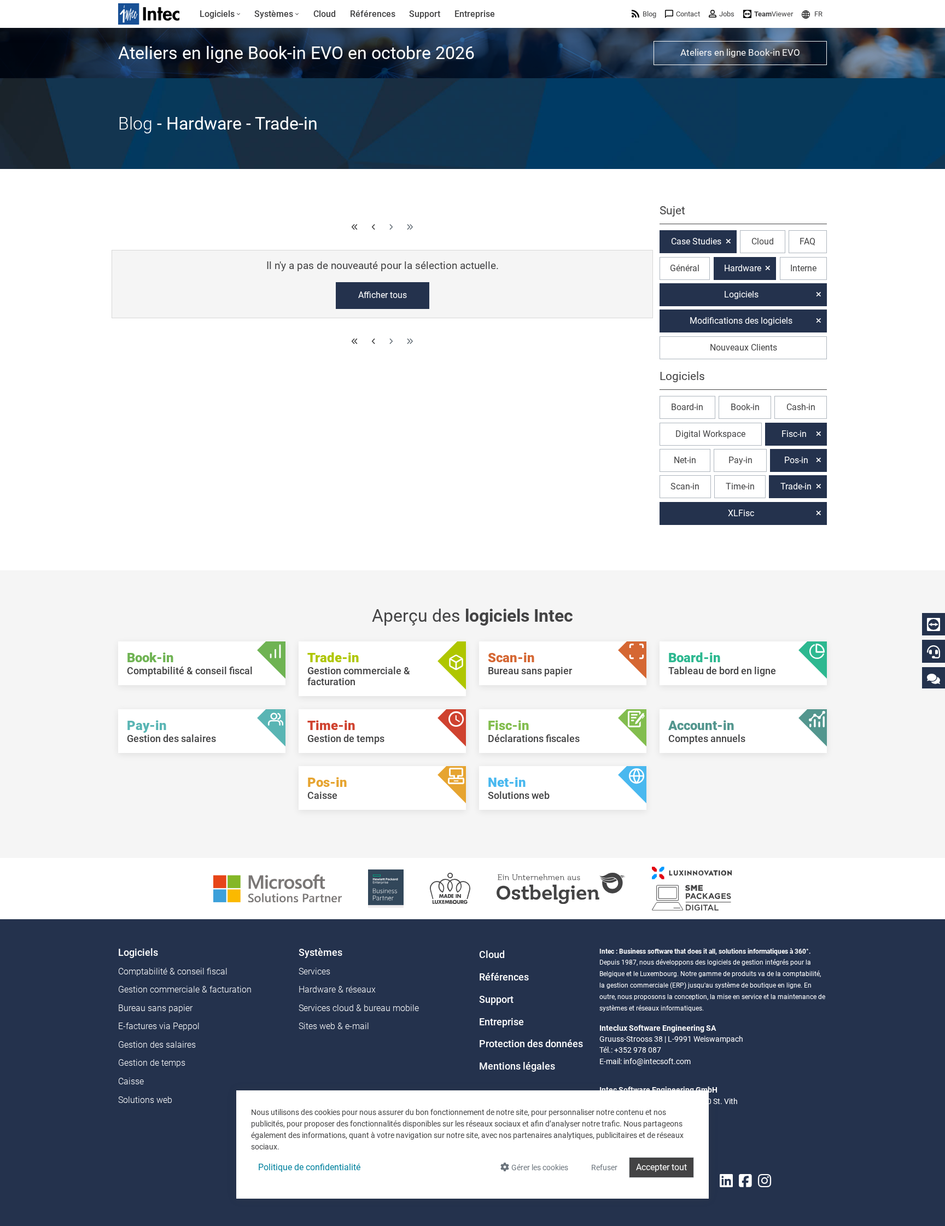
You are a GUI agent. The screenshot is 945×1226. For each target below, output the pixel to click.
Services (314, 971)
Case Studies (696, 241)
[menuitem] (220, 14)
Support (496, 999)
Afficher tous (382, 295)
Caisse (131, 1081)
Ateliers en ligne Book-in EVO (740, 52)
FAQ (807, 241)
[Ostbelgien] (561, 888)
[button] (812, 14)
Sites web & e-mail (334, 1026)
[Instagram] (764, 1181)
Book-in (745, 407)
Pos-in (796, 460)
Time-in (740, 486)
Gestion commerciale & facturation (185, 989)
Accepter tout (661, 1167)
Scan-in (684, 486)
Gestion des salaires (157, 1045)
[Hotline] (933, 651)
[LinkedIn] (726, 1181)
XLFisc (741, 513)
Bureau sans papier (155, 1008)
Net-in (685, 460)
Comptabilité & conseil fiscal (173, 971)
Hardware (742, 268)
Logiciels (741, 294)
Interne (803, 268)
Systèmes (320, 952)
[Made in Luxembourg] (450, 888)
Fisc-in (794, 434)
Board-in (687, 407)
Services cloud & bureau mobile (359, 1008)
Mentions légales (517, 1066)
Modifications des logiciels (741, 321)
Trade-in (796, 486)
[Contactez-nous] (933, 678)
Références (504, 977)
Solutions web (145, 1100)
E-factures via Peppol (159, 1026)
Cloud (762, 241)
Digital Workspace (710, 434)
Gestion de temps (151, 1063)
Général (684, 268)
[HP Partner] (386, 888)
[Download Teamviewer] (933, 624)
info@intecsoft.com (657, 1061)
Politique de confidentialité (309, 1167)
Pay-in (740, 460)
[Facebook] (745, 1181)
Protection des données (531, 1043)
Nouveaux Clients (743, 347)
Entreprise (501, 1022)
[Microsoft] (277, 888)
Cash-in (800, 407)
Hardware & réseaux (337, 989)
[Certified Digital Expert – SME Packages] (692, 888)
